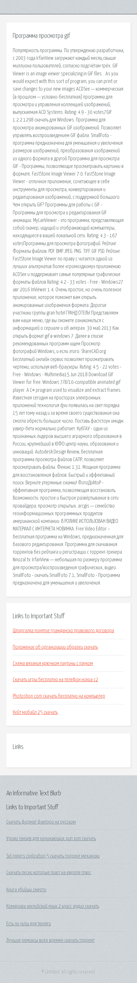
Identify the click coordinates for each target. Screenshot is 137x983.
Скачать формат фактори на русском (41, 822)
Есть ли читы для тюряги (28, 923)
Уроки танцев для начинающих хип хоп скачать (51, 838)
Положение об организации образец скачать (55, 647)
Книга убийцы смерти (26, 889)
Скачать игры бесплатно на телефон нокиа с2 (55, 679)
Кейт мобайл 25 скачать (35, 712)
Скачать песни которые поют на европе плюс (48, 872)
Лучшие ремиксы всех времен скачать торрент (50, 940)
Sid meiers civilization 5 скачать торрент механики (53, 856)
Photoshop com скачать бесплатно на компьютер (59, 696)
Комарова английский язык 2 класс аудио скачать (52, 906)
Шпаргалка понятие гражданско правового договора (63, 630)
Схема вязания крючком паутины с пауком (53, 663)
